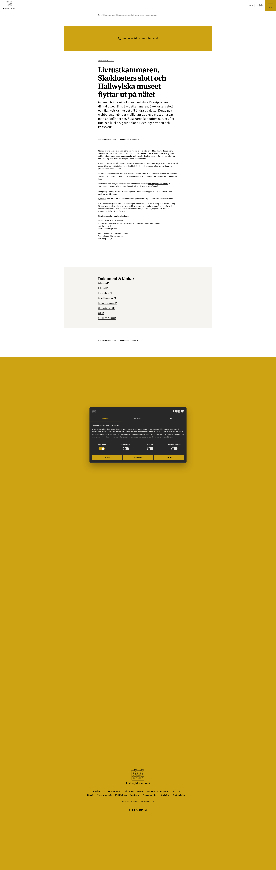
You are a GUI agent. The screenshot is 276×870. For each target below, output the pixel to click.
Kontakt (90, 795)
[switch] (126, 448)
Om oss (176, 791)
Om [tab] (170, 419)
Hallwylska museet (106, 302)
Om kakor (165, 795)
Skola (140, 791)
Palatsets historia (158, 791)
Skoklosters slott (105, 153)
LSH (100, 312)
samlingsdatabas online (158, 183)
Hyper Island (152, 191)
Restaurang (114, 791)
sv (257, 5)
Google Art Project (106, 317)
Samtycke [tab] (105, 419)
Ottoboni (112, 194)
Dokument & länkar (106, 60)
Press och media (104, 795)
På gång (129, 791)
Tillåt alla (169, 457)
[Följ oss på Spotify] (146, 810)
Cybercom (102, 198)
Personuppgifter (150, 795)
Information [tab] (138, 419)
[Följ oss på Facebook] (129, 810)
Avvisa (107, 457)
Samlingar (135, 795)
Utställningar (121, 795)
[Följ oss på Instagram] (133, 810)
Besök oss (98, 791)
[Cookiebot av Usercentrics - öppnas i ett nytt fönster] (174, 411)
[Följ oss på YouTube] (139, 810)
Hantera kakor (179, 795)
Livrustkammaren (164, 150)
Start (100, 15)
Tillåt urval (138, 457)
